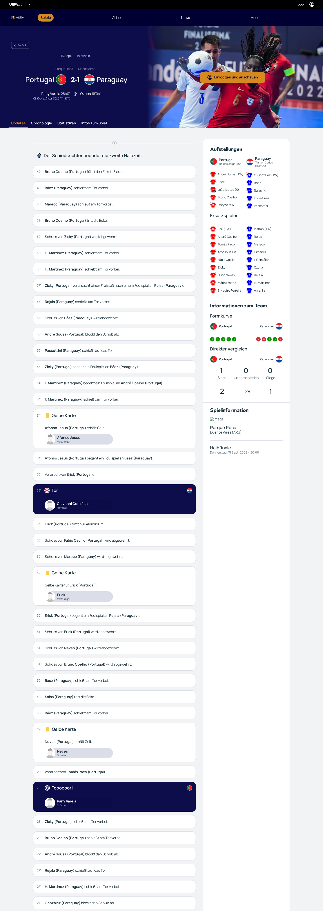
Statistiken (66, 123)
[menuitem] (70, 17)
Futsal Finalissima (18, 17)
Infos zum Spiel (94, 123)
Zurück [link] (22, 45)
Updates (18, 123)
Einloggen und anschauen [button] (236, 77)
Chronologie (41, 123)
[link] (46, 17)
